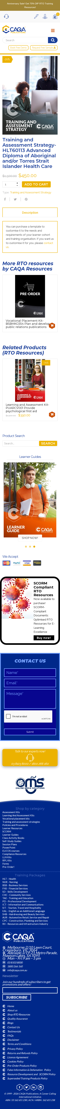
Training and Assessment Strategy (30, 192)
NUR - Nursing (10, 882)
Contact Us (13, 1026)
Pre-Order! (8, 866)
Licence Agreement (17, 1057)
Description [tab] (30, 212)
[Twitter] (15, 199)
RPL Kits (7, 860)
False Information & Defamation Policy (29, 1069)
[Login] (46, 16)
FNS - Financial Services (15, 888)
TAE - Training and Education (17, 898)
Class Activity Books (13, 837)
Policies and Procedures (15, 825)
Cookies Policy (15, 1061)
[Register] (37, 16)
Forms (5, 863)
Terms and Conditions (19, 1043)
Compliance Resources (14, 854)
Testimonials (14, 1031)
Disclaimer (13, 1039)
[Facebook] (4, 199)
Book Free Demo (18, 47)
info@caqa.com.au (17, 970)
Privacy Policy (15, 1048)
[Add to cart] (52, 326)
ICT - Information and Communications (23, 904)
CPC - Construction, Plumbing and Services (25, 920)
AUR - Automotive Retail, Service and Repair (25, 917)
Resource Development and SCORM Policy (31, 1074)
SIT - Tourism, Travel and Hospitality (21, 907)
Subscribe (16, 997)
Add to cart (36, 184)
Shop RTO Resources (18, 1014)
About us (12, 1010)
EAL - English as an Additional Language (23, 911)
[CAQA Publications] (14, 28)
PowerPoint (8, 847)
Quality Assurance (17, 1018)
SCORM (6, 831)
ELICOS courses (11, 850)
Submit (30, 732)
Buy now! (44, 638)
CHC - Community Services (16, 894)
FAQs (10, 1035)
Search (48, 443)
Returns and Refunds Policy (22, 1052)
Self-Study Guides (11, 841)
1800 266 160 (40, 763)
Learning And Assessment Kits (18, 815)
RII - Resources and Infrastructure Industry (25, 923)
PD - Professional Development (19, 901)
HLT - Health (9, 878)
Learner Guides (10, 834)
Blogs (10, 1022)
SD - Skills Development (15, 891)
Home (10, 1005)
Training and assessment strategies (21, 821)
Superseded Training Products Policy (27, 1078)
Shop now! (30, 538)
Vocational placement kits (16, 818)
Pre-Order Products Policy (21, 1065)
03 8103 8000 (20, 763)
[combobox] (30, 443)
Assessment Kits (11, 812)
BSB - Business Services (15, 885)
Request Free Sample (43, 47)
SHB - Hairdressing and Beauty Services (23, 914)
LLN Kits (7, 857)
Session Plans (9, 844)
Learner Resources (12, 828)
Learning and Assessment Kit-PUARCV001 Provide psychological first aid (27, 408)
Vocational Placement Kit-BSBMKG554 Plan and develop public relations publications (28, 324)
